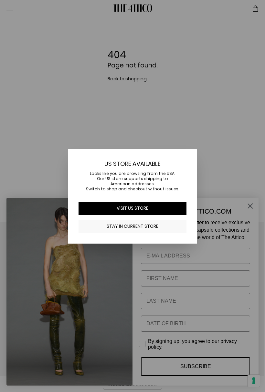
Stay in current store (130, 226)
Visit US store (130, 208)
